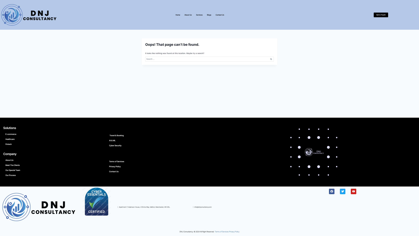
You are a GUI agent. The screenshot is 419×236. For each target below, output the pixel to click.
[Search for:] (209, 59)
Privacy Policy (115, 166)
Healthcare (10, 139)
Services (199, 15)
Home (178, 15)
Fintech (8, 144)
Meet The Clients (12, 165)
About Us (188, 15)
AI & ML (112, 140)
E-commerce (10, 134)
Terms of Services (116, 161)
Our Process (10, 175)
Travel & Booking (116, 135)
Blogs (209, 15)
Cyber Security (115, 145)
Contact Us (220, 15)
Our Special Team (12, 170)
